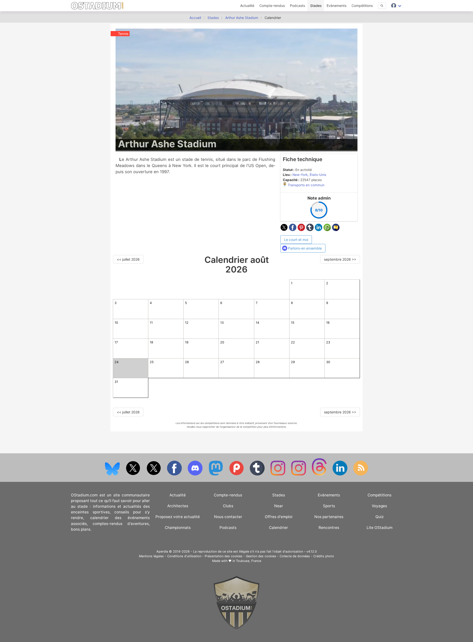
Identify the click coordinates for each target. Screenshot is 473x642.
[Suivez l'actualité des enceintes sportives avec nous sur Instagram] (299, 474)
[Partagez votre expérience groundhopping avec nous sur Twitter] (133, 474)
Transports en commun (305, 185)
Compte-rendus (272, 5)
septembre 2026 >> (340, 259)
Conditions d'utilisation (184, 556)
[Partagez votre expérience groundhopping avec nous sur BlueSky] (113, 474)
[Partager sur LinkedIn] (319, 229)
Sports (329, 506)
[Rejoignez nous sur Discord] (195, 474)
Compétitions (362, 5)
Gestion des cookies (261, 556)
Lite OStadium (379, 527)
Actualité (247, 5)
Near (278, 506)
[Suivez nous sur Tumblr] (258, 474)
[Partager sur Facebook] (293, 229)
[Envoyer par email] (335, 229)
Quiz (379, 516)
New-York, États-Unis (309, 175)
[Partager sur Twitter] (284, 229)
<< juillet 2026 (128, 259)
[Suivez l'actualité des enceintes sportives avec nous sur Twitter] (154, 474)
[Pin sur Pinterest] (302, 229)
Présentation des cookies (223, 556)
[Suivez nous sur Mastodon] (216, 474)
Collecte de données (295, 556)
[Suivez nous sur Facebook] (175, 474)
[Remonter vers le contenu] (236, 628)
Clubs (228, 506)
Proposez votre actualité (177, 516)
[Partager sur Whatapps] (327, 229)
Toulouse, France (248, 561)
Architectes (177, 506)
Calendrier (278, 527)
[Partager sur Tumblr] (310, 229)
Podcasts (297, 5)
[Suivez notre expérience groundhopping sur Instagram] (278, 474)
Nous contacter (228, 516)
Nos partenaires (328, 516)
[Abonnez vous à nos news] (360, 474)
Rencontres (329, 527)
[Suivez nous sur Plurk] (237, 474)
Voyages (379, 506)
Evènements (336, 5)
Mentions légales (151, 556)
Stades (315, 5)
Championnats (178, 527)
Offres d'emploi (278, 516)
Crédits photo (323, 556)
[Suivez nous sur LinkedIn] (340, 474)
